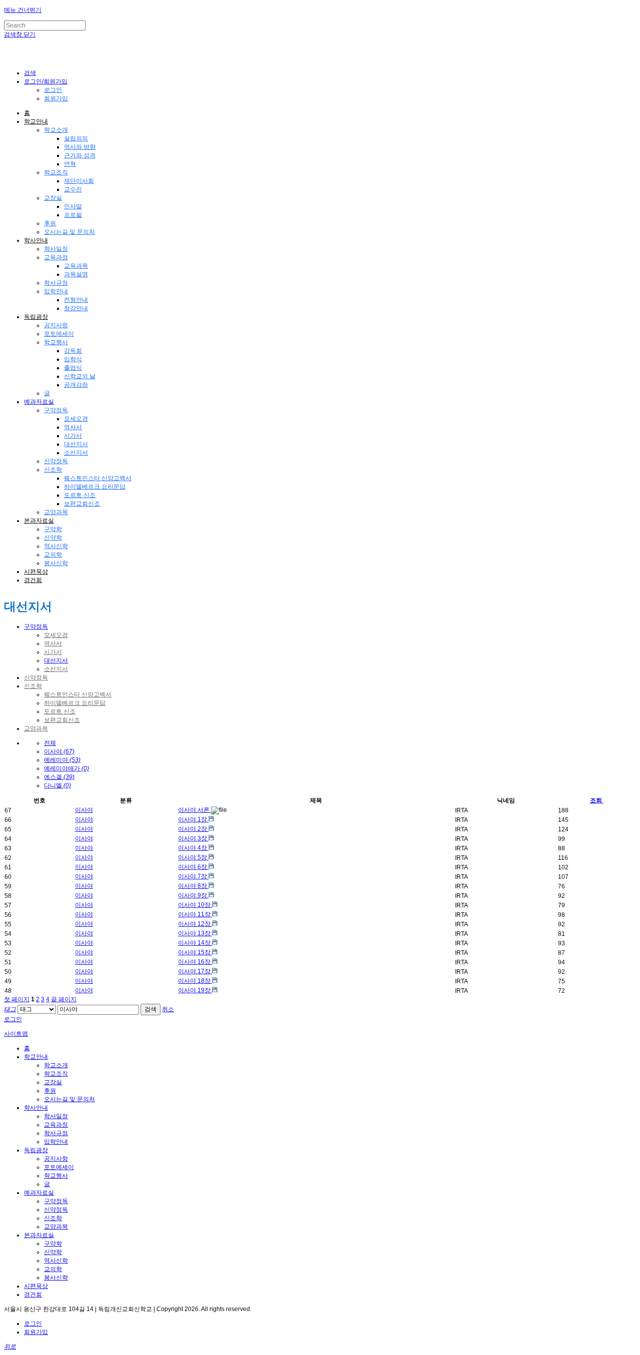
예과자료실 (39, 401)
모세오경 (76, 418)
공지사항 (56, 325)
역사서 (73, 427)
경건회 (33, 580)
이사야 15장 (195, 952)
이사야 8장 (193, 885)
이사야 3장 (193, 838)
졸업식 (73, 367)
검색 (150, 1009)
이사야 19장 (195, 990)
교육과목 (76, 265)
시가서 (73, 435)
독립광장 (36, 316)
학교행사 (56, 342)
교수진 (73, 189)
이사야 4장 (193, 847)
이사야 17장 (195, 971)
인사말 (73, 206)
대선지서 (76, 444)
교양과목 (56, 512)
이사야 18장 (195, 980)
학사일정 (56, 248)
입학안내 (56, 291)
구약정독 (56, 410)
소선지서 (76, 452)
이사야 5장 (193, 857)
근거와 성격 (80, 155)
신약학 (53, 537)
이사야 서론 (194, 809)
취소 (168, 1009)
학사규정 (56, 282)
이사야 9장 (193, 895)
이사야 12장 (195, 923)
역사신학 (56, 546)
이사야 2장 (193, 828)
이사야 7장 (193, 876)
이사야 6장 (193, 866)
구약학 (53, 529)
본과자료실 (39, 520)
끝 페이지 (63, 999)
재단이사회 (79, 180)
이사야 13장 (195, 933)
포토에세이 (59, 333)
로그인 (53, 89)
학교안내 (36, 121)
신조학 (53, 469)
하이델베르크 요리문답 (95, 486)
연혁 (70, 163)
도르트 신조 (80, 495)
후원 (50, 223)
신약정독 (56, 461)
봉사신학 (56, 563)
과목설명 (76, 274)
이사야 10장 (195, 904)
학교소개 (56, 129)
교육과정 (56, 257)
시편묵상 (36, 571)
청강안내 (76, 308)
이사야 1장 (193, 819)
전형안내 (76, 299)
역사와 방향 (80, 146)
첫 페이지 (17, 999)
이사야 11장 (195, 914)
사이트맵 (16, 1033)
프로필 (73, 214)
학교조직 (56, 172)
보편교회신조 (82, 503)
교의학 (53, 554)
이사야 (84, 809)
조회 (596, 800)
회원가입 (56, 98)
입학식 (73, 359)
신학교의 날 (80, 376)
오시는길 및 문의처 (69, 231)
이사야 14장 (195, 942)
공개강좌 (76, 384)
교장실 (53, 197)
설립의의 (76, 138)
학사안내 (36, 240)
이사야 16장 (195, 961)
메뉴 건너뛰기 (23, 9)
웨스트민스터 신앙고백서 (98, 478)
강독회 (73, 350)
